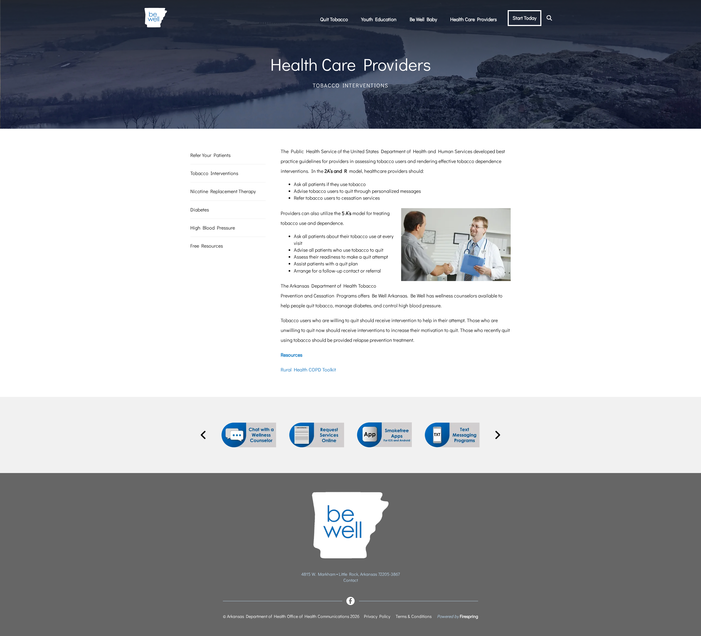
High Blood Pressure (212, 227)
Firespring (469, 616)
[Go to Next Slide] (497, 434)
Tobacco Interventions (214, 173)
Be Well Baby (423, 19)
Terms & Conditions (414, 616)
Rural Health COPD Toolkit (308, 369)
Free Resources (206, 245)
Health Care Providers (473, 19)
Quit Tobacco (334, 19)
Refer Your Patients (210, 155)
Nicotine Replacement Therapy (223, 191)
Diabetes (199, 209)
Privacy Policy (377, 616)
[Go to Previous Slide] (203, 434)
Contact (350, 580)
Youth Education (379, 19)
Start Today (524, 18)
